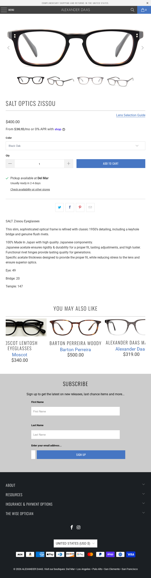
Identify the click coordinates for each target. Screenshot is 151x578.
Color (9, 137)
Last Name (37, 425)
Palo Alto (97, 569)
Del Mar (70, 569)
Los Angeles (83, 569)
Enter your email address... (46, 445)
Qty (8, 155)
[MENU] (2, 10)
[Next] (142, 48)
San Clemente (112, 569)
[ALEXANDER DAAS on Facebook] (72, 527)
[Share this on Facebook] (69, 207)
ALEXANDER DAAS (32, 569)
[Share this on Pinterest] (80, 207)
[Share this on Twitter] (59, 207)
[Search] (132, 10)
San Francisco (130, 569)
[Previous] (9, 48)
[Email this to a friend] (90, 207)
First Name (37, 402)
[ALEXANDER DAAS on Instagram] (79, 527)
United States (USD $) (73, 543)
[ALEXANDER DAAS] (75, 10)
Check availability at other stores (30, 189)
